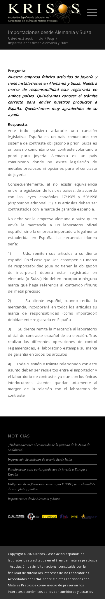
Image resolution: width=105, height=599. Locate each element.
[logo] (43, 12)
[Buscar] (75, 12)
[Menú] (89, 12)
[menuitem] (75, 12)
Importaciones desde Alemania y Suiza (49, 32)
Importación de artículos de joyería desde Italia (40, 459)
